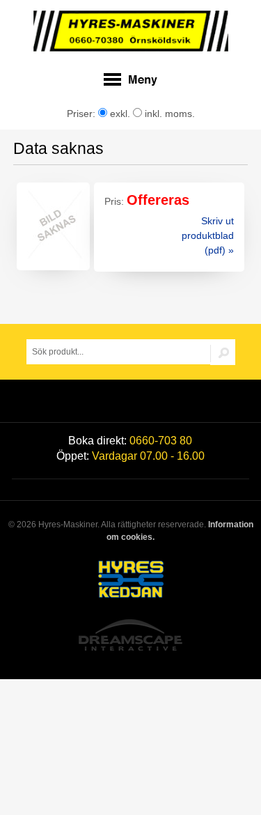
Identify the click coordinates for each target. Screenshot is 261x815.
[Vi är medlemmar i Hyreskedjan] (130, 581)
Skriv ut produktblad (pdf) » (208, 235)
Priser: (82, 113)
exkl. (118, 113)
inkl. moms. (168, 113)
